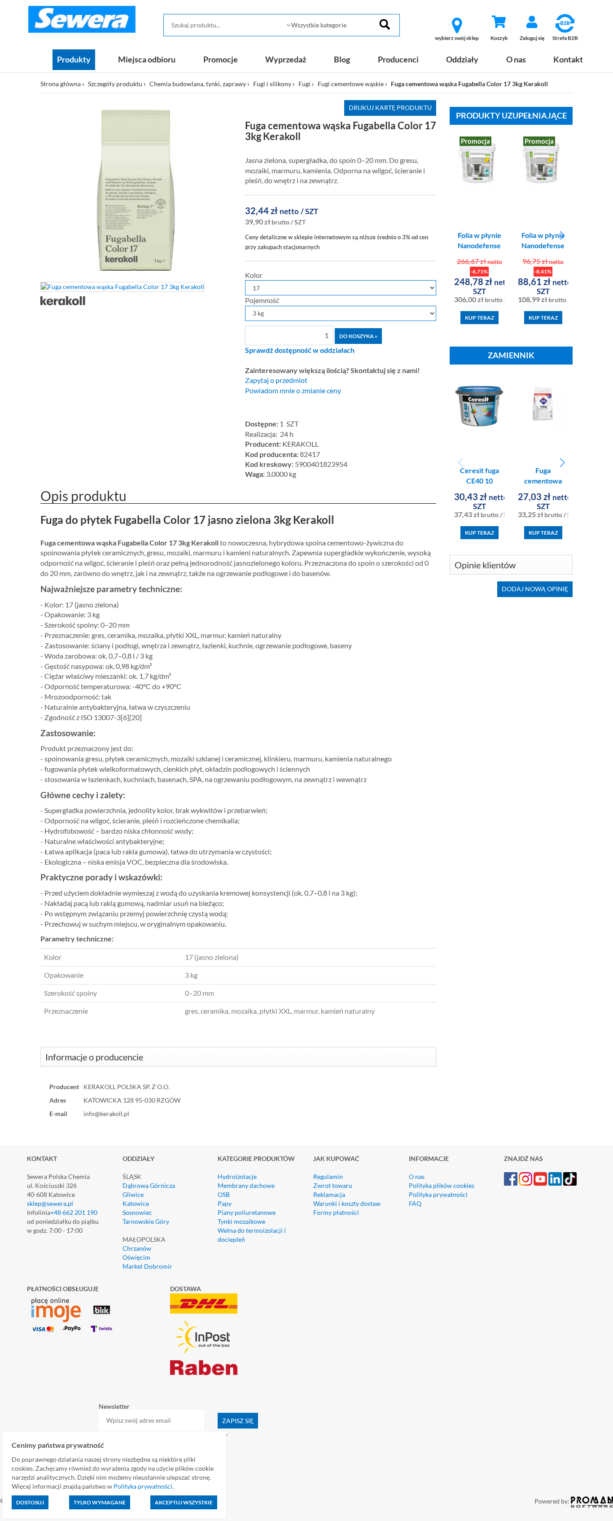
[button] (562, 236)
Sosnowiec (137, 1212)
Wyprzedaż (285, 59)
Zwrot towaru (332, 1185)
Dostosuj (30, 1502)
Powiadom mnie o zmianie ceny (293, 391)
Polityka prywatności (438, 1194)
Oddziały (462, 59)
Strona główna (60, 84)
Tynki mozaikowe (241, 1221)
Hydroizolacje (237, 1176)
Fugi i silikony (272, 84)
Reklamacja (329, 1194)
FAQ (415, 1203)
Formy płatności (336, 1212)
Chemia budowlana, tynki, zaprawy (197, 84)
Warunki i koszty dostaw (347, 1203)
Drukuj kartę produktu (390, 107)
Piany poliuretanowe (247, 1212)
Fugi (304, 84)
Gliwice (133, 1194)
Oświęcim (136, 1257)
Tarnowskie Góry (146, 1221)
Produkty (74, 59)
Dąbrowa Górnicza (149, 1185)
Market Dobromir (147, 1266)
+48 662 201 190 (73, 1212)
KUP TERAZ (479, 317)
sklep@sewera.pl (50, 1203)
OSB (224, 1194)
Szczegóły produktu (115, 84)
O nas (516, 59)
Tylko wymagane (100, 1502)
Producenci (398, 59)
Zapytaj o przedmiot (276, 380)
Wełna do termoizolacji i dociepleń (252, 1234)
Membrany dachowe (246, 1185)
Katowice (136, 1203)
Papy (225, 1203)
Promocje (220, 59)
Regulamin (328, 1176)
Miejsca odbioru (146, 59)
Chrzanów (137, 1248)
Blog (342, 59)
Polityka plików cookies (441, 1185)
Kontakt (568, 59)
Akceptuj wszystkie (184, 1502)
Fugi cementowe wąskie (351, 84)
